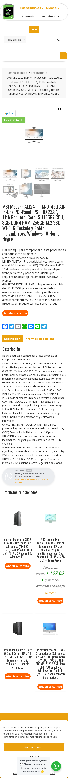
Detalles (50, 593)
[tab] (12, 338)
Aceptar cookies (34, 747)
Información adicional (40, 339)
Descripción (12, 339)
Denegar (34, 756)
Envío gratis (13, 120)
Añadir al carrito (15, 313)
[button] (63, 55)
